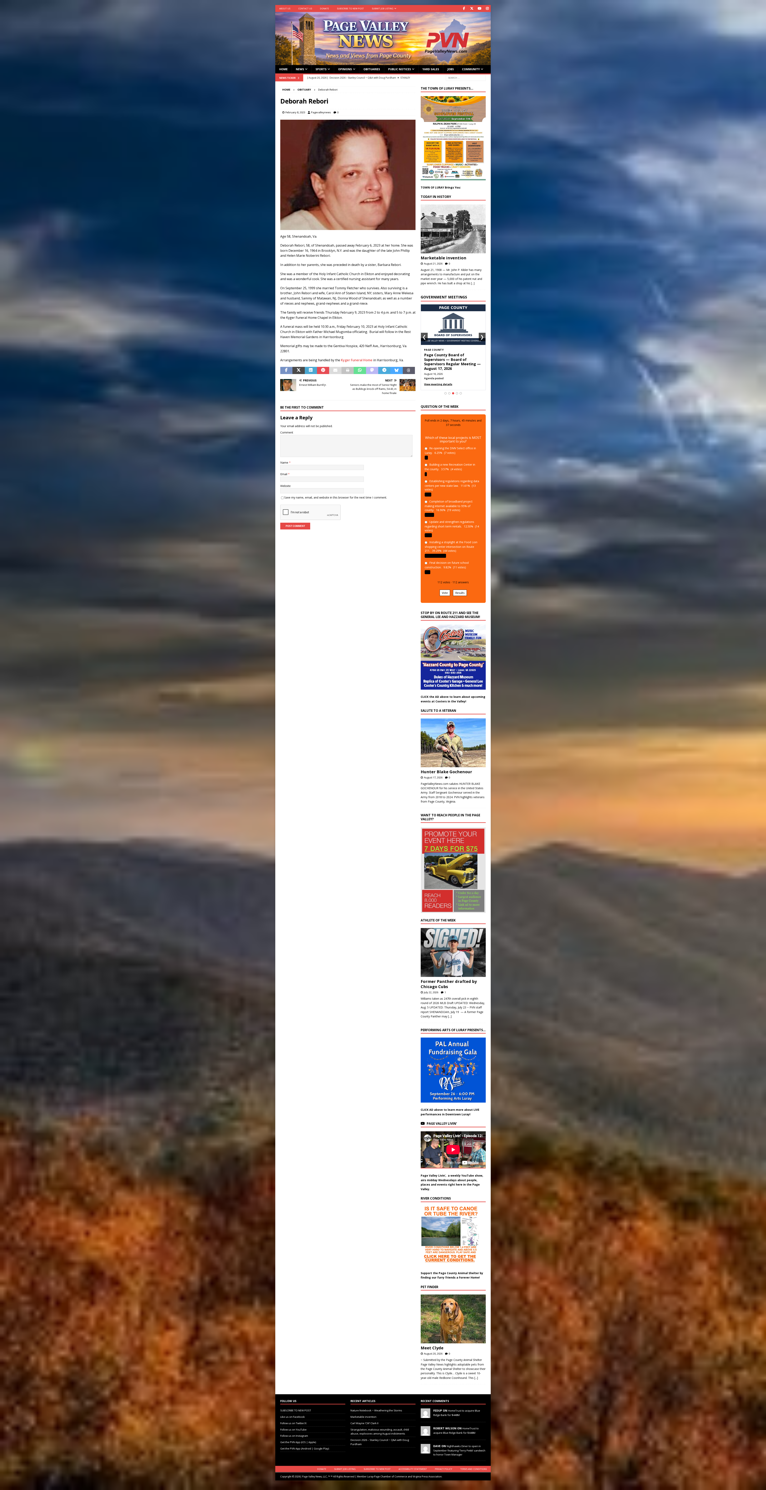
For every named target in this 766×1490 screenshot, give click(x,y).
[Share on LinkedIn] (311, 370)
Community (471, 69)
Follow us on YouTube (293, 1425)
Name (284, 462)
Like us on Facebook (292, 1412)
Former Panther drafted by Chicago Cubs (449, 979)
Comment (286, 432)
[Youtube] (479, 8)
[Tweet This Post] (298, 370)
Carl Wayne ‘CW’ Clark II (364, 1418)
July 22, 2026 (431, 987)
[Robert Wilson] (425, 1429)
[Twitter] (471, 8)
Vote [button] (445, 588)
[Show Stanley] (461, 389)
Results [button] (460, 588)
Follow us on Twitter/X (293, 1418)
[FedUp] (425, 1411)
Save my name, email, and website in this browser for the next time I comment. (335, 497)
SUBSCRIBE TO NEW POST (350, 8)
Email (284, 474)
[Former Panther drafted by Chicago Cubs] (453, 947)
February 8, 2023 (295, 112)
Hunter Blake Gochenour (446, 767)
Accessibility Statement (413, 1464)
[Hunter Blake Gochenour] (453, 738)
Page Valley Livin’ (442, 1119)
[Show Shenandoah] (449, 389)
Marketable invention (443, 258)
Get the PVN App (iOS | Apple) (298, 1438)
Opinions (345, 69)
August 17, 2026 (433, 773)
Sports (321, 69)
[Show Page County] (453, 389)
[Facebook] (463, 8)
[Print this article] (348, 370)
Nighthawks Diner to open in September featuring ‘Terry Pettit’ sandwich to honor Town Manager (459, 1446)
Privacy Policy (443, 1464)
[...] (473, 283)
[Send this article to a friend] (335, 370)
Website (285, 486)
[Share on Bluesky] (396, 370)
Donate (324, 8)
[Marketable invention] (453, 228)
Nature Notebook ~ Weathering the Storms (376, 1406)
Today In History (436, 197)
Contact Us (305, 8)
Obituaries (371, 69)
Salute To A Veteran (438, 706)
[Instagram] (487, 8)
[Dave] (425, 1447)
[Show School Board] (457, 389)
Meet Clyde (432, 1343)
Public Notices (399, 69)
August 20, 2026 (433, 1349)
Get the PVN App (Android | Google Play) (304, 1444)
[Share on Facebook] (286, 370)
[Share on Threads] (409, 370)
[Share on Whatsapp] (360, 370)
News (300, 69)
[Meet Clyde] (453, 1314)
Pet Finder (429, 1282)
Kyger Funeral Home (356, 360)
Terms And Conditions (473, 1464)
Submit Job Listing (382, 8)
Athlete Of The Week (438, 915)
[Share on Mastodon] (372, 370)
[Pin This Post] (323, 370)
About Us (284, 8)
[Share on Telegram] (384, 370)
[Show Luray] (445, 389)
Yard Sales (430, 69)
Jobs (450, 69)
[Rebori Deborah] (348, 227)
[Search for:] (466, 77)
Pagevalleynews (321, 112)
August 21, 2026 (433, 263)
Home (283, 69)
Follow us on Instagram (294, 1431)
